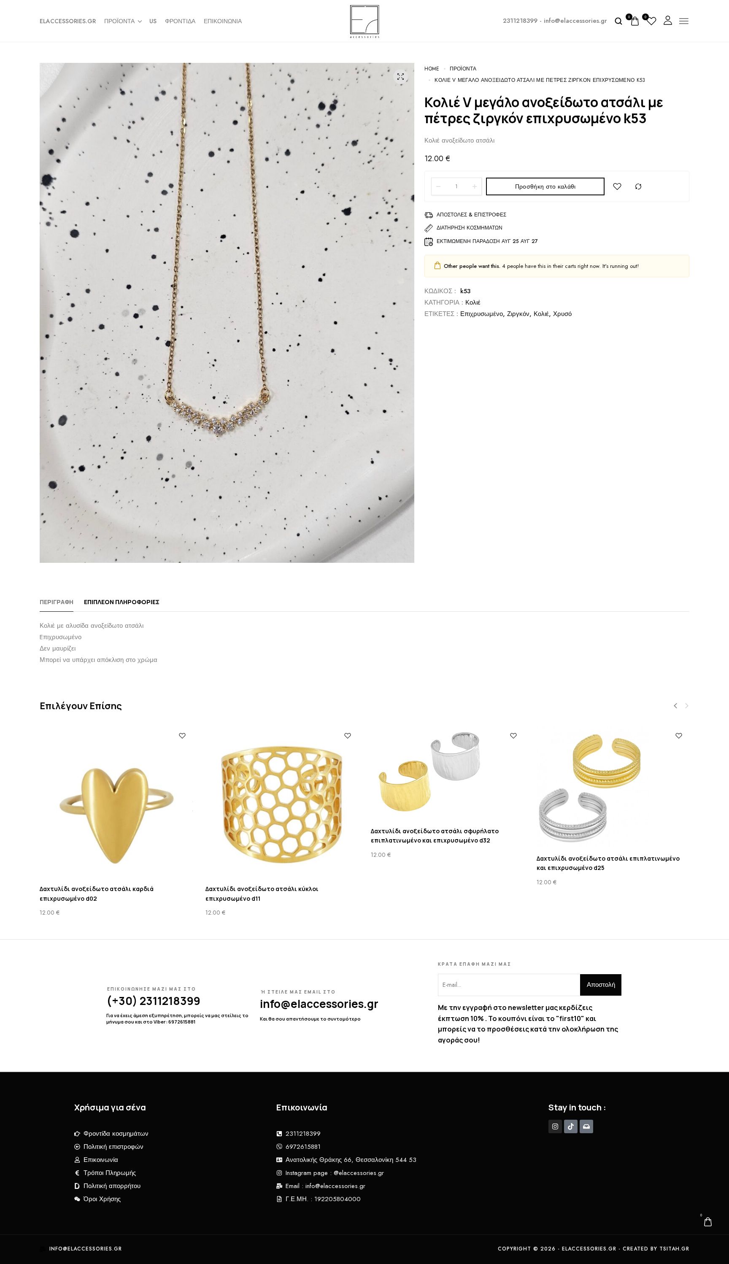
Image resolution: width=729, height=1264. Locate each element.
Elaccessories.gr (68, 21)
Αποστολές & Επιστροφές (471, 215)
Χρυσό (562, 314)
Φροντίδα (180, 21)
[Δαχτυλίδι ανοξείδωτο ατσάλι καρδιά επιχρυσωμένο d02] (116, 801)
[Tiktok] (571, 1126)
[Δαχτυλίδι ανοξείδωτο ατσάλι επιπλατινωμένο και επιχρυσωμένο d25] (613, 786)
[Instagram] (555, 1126)
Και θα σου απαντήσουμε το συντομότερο (310, 1019)
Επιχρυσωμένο (481, 314)
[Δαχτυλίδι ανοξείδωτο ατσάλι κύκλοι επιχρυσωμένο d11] (282, 801)
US (153, 21)
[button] (675, 705)
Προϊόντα (119, 21)
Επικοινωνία (223, 21)
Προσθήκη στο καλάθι (545, 186)
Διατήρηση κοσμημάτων (469, 228)
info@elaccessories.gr (319, 1003)
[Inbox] (586, 1126)
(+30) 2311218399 (153, 1000)
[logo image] (365, 20)
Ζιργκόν (518, 314)
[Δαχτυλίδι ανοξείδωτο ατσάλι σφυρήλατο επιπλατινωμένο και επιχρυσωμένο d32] (447, 772)
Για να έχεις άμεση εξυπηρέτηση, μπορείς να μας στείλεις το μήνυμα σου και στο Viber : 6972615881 (177, 1018)
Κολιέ (473, 302)
